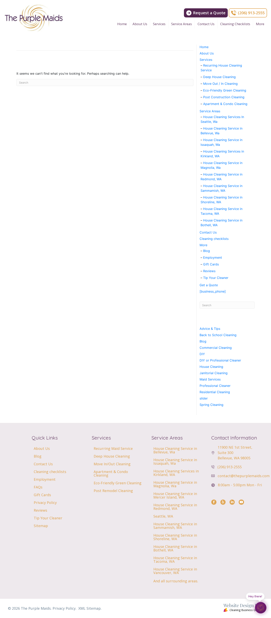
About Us (140, 24)
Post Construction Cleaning (223, 97)
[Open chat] (260, 607)
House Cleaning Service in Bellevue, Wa (175, 450)
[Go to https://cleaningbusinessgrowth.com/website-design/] (201, 608)
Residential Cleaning (215, 392)
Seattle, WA (163, 516)
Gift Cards (211, 264)
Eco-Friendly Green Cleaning (224, 90)
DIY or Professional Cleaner (220, 360)
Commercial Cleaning (216, 348)
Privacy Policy (45, 502)
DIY (202, 354)
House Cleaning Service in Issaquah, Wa (175, 461)
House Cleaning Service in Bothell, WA (175, 548)
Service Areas (181, 24)
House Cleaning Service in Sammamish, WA (175, 526)
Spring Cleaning (211, 405)
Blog (206, 251)
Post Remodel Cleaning (113, 490)
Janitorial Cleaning (214, 373)
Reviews (209, 271)
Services (159, 24)
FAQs (38, 487)
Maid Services (210, 379)
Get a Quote (209, 285)
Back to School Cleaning (218, 335)
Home (122, 24)
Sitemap (41, 525)
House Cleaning (211, 367)
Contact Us (206, 24)
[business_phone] (213, 291)
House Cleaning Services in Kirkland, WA (176, 473)
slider (204, 398)
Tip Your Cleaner (215, 278)
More (260, 24)
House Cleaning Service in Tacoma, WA (175, 559)
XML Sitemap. (90, 608)
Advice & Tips (210, 329)
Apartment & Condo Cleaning (225, 104)
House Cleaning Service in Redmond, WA (175, 507)
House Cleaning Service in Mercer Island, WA (175, 495)
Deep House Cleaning (219, 77)
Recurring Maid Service (113, 448)
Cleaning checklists (235, 24)
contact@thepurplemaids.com (244, 475)
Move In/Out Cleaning (112, 464)
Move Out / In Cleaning (220, 84)
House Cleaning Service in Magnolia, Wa (175, 484)
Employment (212, 257)
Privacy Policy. (64, 608)
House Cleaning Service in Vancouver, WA (175, 571)
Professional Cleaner (215, 386)
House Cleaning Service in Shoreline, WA (175, 537)
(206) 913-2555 (229, 466)
